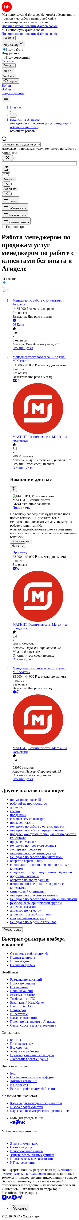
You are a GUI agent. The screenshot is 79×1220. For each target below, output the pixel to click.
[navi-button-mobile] (6, 98)
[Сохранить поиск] (6, 169)
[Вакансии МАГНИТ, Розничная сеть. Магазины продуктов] (44, 597)
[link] (9, 75)
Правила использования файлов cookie (30, 33)
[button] (6, 85)
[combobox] (21, 144)
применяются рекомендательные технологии (37, 1171)
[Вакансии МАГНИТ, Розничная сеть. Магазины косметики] (44, 409)
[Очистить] (7, 157)
